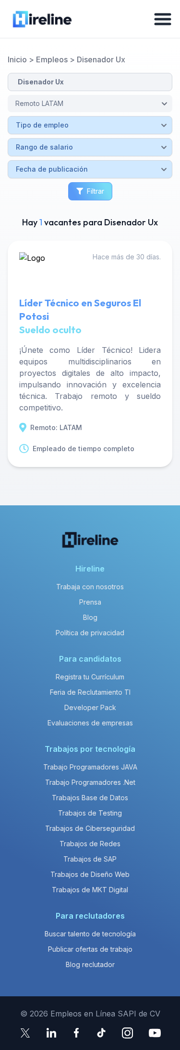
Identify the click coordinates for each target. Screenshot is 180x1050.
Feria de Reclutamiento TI (90, 692)
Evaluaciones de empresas (90, 723)
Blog (90, 617)
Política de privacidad (90, 633)
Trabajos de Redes (90, 844)
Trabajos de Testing (90, 813)
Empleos (52, 59)
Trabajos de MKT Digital (90, 890)
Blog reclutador (90, 964)
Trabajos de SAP (90, 859)
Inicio (17, 59)
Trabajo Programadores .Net (90, 782)
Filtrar (95, 191)
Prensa (90, 602)
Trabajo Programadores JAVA (90, 767)
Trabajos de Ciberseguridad (90, 828)
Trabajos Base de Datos (90, 797)
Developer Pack (90, 707)
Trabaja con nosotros (90, 587)
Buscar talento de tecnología (90, 934)
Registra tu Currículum (90, 677)
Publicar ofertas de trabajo (90, 949)
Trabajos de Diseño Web (90, 874)
